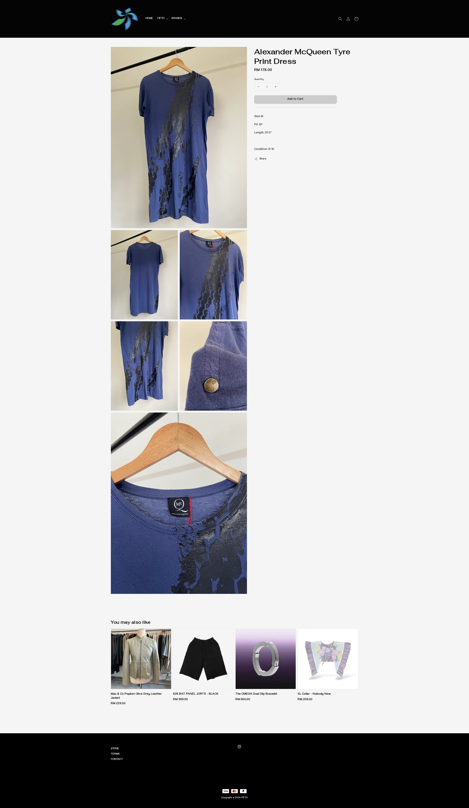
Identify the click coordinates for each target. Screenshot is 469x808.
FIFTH (161, 18)
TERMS (115, 754)
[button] (340, 19)
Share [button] (263, 158)
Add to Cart (295, 99)
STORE (115, 748)
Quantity (259, 79)
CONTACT (117, 759)
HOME (149, 18)
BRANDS (177, 18)
